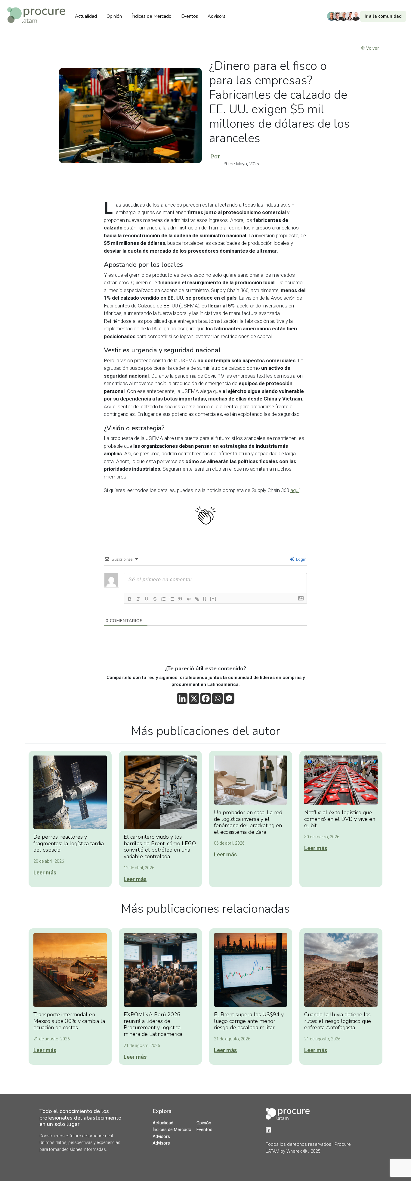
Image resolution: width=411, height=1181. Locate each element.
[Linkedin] (182, 698)
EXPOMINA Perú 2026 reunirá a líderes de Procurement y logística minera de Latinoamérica (153, 1024)
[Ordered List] (163, 599)
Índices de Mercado (151, 16)
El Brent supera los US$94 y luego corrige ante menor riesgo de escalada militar (249, 1021)
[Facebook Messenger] (229, 698)
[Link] (197, 599)
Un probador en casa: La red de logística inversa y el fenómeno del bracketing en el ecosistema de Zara (248, 822)
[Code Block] (188, 599)
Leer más (44, 872)
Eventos (189, 16)
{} (205, 598)
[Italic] (138, 599)
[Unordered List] (172, 599)
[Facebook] (205, 698)
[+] (213, 598)
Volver (372, 48)
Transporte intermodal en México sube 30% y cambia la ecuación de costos (69, 1021)
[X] (194, 698)
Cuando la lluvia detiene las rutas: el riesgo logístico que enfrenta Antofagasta (337, 1021)
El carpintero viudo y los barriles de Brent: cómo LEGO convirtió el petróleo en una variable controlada (160, 846)
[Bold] (129, 599)
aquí (294, 490)
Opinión (114, 16)
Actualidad (86, 16)
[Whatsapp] (217, 698)
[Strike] (155, 599)
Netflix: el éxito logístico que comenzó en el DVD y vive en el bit (339, 819)
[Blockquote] (180, 599)
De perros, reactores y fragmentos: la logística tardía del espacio (68, 843)
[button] (368, 16)
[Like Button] (205, 515)
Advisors (216, 16)
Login (300, 559)
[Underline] (146, 599)
